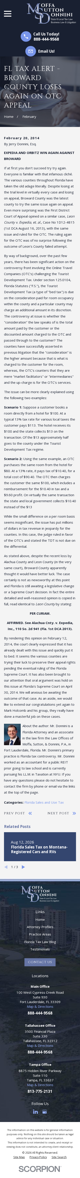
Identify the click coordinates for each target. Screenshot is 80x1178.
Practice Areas (40, 934)
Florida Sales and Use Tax (44, 802)
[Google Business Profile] (44, 1111)
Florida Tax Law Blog (40, 941)
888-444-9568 (46, 39)
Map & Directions (40, 1006)
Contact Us (40, 962)
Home (40, 919)
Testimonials (40, 949)
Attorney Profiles (40, 927)
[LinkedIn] (35, 1111)
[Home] (51, 13)
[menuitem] (19, 1157)
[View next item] (23, 867)
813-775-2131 (40, 1091)
